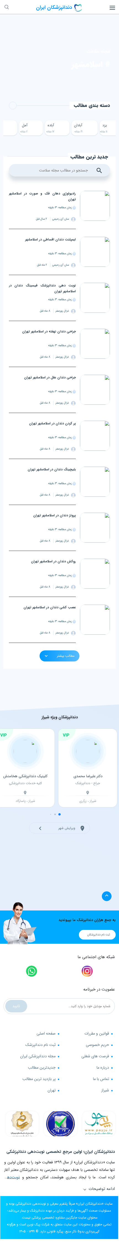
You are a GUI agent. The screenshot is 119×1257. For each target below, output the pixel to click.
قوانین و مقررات (96, 1033)
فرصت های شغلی (95, 1056)
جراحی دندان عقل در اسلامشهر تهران (50, 377)
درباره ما (103, 1067)
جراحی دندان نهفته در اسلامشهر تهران (49, 331)
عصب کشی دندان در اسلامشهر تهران (50, 607)
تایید (16, 1006)
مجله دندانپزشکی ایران (38, 1056)
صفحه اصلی (46, 1033)
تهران (52, 1090)
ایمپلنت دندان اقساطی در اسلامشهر (50, 239)
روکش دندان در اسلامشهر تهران (53, 561)
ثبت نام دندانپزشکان (98, 935)
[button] (59, 814)
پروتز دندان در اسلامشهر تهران (54, 515)
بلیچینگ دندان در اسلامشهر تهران (52, 469)
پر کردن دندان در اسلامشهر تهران (52, 423)
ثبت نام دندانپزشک (40, 1045)
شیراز (105, 1090)
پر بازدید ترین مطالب (39, 1079)
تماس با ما (101, 1079)
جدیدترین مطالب (42, 1067)
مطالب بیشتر (65, 655)
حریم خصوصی (97, 1045)
